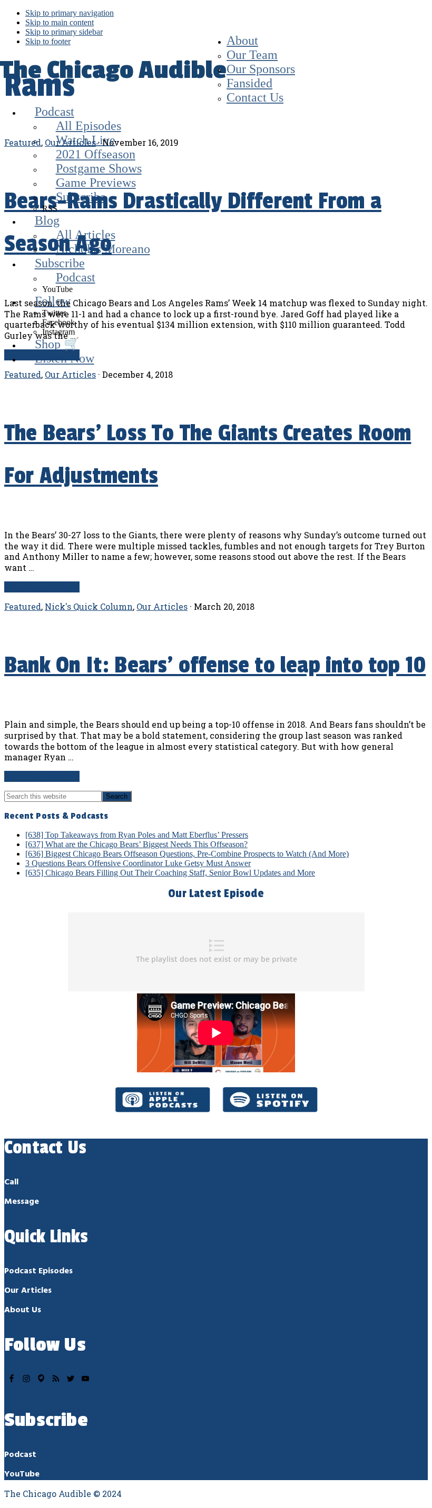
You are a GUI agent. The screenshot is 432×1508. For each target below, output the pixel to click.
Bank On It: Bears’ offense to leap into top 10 (215, 665)
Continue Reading (42, 586)
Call (11, 1182)
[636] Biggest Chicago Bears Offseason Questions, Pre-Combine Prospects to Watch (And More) (187, 853)
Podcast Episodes (38, 1271)
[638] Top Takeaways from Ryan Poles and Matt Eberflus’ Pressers (136, 834)
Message (21, 1202)
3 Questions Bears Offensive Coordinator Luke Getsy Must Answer (138, 863)
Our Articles (162, 606)
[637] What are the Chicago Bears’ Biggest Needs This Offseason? (136, 844)
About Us (22, 1310)
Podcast (20, 1455)
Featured (22, 606)
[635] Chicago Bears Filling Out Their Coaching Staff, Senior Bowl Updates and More (170, 872)
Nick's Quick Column (89, 606)
